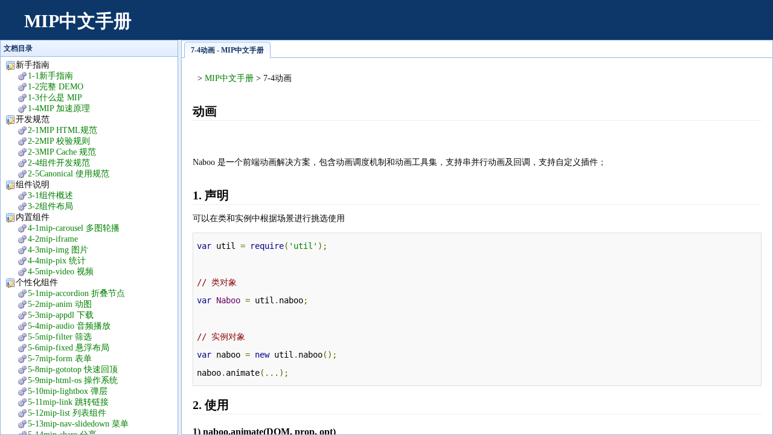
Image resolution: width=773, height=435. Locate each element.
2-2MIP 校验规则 (59, 141)
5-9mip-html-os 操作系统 (73, 380)
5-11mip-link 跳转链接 (68, 402)
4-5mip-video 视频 (61, 271)
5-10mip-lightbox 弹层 (67, 391)
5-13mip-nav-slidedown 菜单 (78, 423)
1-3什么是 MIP (55, 97)
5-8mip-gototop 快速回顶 (73, 369)
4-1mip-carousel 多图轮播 (74, 228)
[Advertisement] (541, 27)
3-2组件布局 (50, 206)
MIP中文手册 (78, 21)
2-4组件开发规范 (59, 162)
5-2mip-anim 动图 (60, 304)
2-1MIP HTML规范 (62, 130)
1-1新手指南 (50, 75)
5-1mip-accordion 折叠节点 (76, 293)
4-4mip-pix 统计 (57, 260)
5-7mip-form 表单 (60, 358)
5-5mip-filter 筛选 (60, 336)
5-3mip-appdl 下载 (61, 315)
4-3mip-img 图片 (58, 249)
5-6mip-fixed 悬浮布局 (68, 347)
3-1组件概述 (50, 195)
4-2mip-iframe (53, 238)
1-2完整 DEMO (55, 86)
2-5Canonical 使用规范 (68, 173)
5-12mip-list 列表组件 (67, 412)
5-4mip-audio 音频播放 (69, 325)
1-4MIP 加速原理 (59, 108)
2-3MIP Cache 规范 (62, 151)
